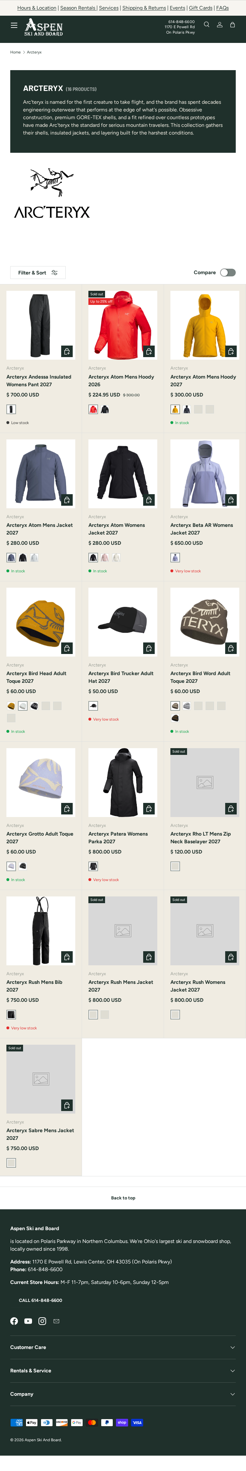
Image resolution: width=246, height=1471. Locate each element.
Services (109, 8)
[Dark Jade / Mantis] (210, 706)
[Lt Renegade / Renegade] (198, 706)
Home (15, 52)
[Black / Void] (23, 866)
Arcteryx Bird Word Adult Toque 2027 (200, 677)
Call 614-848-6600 (40, 1300)
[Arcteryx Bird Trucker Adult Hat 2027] (122, 622)
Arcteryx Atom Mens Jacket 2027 (39, 529)
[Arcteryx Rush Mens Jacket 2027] (122, 930)
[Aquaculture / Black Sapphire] (221, 706)
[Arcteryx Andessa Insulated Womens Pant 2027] (40, 325)
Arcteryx (34, 52)
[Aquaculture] (198, 409)
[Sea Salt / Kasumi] (57, 706)
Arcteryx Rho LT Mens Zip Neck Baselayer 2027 (200, 838)
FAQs (222, 8)
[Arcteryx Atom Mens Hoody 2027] (204, 325)
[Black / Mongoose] (105, 1014)
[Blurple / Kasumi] (11, 718)
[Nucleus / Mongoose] (11, 706)
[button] (232, 24)
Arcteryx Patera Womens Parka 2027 (118, 838)
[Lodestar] (105, 409)
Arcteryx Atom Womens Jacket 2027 (116, 529)
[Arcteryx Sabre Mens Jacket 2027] (40, 1079)
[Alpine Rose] (105, 557)
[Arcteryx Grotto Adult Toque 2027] (40, 782)
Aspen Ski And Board (43, 1440)
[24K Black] (175, 718)
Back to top (123, 1198)
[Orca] (34, 706)
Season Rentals (78, 8)
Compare (205, 272)
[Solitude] (34, 557)
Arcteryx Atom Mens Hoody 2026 (121, 381)
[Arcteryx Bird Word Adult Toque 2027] (204, 622)
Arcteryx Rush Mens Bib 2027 (34, 986)
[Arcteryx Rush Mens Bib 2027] (40, 930)
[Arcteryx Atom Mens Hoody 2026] (122, 325)
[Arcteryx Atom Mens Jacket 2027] (40, 473)
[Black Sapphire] (187, 409)
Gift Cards (200, 8)
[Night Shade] (210, 409)
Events (177, 8)
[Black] (23, 557)
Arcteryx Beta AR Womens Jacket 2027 (201, 529)
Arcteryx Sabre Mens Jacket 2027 (40, 1134)
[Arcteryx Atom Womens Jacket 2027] (122, 473)
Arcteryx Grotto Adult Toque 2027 (39, 838)
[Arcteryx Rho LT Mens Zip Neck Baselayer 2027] (204, 782)
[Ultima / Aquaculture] (46, 706)
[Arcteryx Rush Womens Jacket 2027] (204, 930)
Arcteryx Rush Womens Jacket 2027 (197, 986)
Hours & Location (36, 8)
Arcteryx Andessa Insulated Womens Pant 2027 (38, 381)
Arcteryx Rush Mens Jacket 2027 (120, 986)
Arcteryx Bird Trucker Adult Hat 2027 (120, 677)
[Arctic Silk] (116, 557)
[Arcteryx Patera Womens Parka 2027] (122, 782)
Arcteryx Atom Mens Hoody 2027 (203, 381)
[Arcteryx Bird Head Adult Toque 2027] (40, 622)
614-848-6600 (181, 22)
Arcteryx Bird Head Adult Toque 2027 (36, 677)
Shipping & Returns (144, 8)
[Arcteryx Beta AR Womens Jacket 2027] (204, 473)
